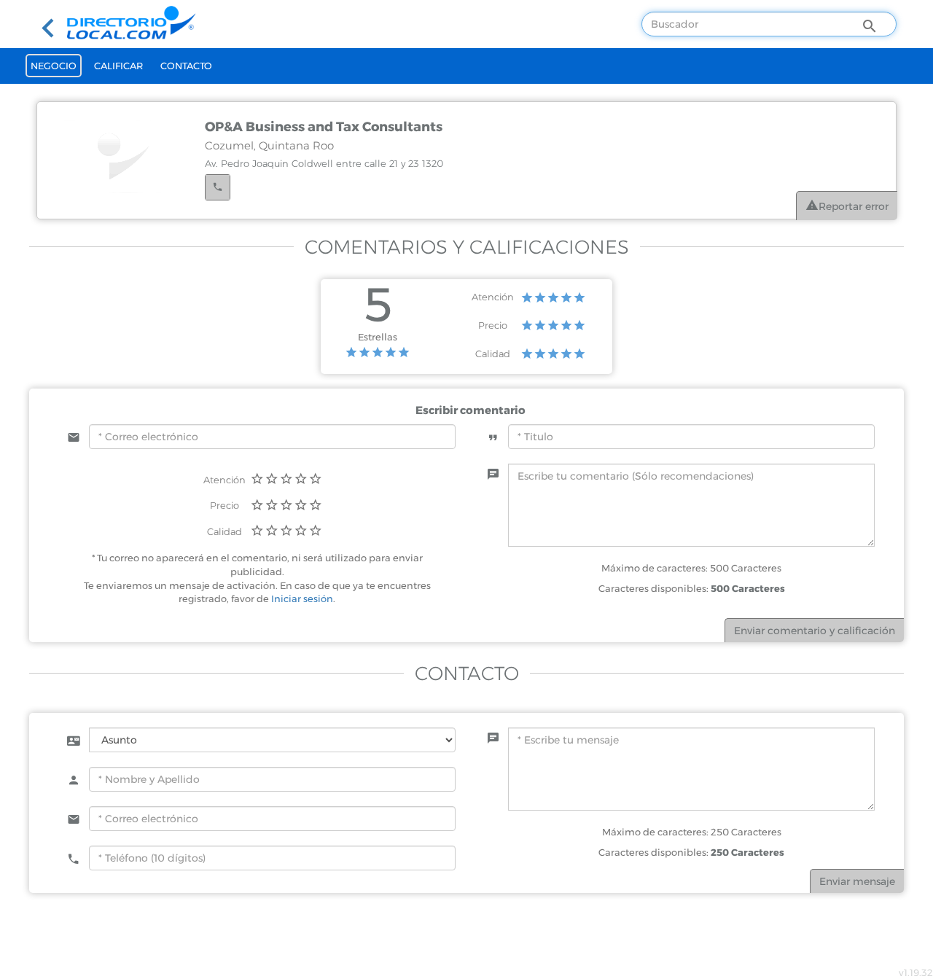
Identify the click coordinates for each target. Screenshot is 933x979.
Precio (492, 325)
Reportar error (854, 206)
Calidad (492, 353)
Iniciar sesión (302, 598)
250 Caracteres (747, 852)
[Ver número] (217, 187)
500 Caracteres (748, 588)
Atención (493, 297)
